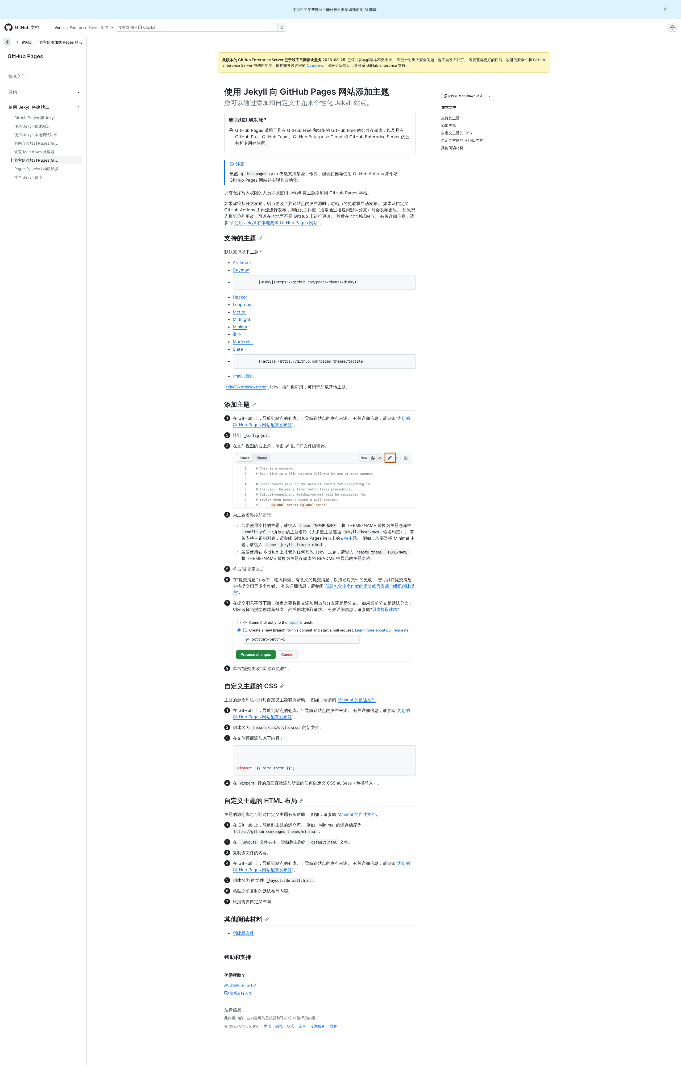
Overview (315, 65)
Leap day (242, 304)
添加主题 (237, 404)
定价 (302, 1026)
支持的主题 (240, 238)
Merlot (239, 312)
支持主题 (348, 538)
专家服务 (317, 1026)
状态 (290, 1026)
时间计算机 (243, 376)
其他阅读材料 (243, 919)
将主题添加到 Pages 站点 (60, 42)
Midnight (241, 319)
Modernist (243, 341)
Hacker (240, 297)
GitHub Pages (25, 56)
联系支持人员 (241, 993)
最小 (237, 334)
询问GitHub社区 (243, 985)
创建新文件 (243, 933)
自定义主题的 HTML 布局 (260, 800)
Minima (240, 326)
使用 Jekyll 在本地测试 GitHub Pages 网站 (276, 222)
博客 (333, 1026)
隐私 (279, 1026)
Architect (242, 262)
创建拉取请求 (384, 609)
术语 (267, 1026)
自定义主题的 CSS (250, 686)
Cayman (241, 269)
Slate (238, 349)
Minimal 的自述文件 (357, 699)
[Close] (666, 9)
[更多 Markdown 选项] (489, 96)
